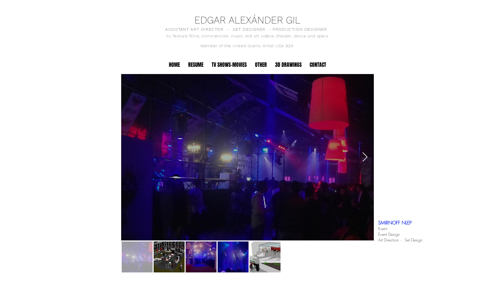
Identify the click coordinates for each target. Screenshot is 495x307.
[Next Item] (365, 157)
